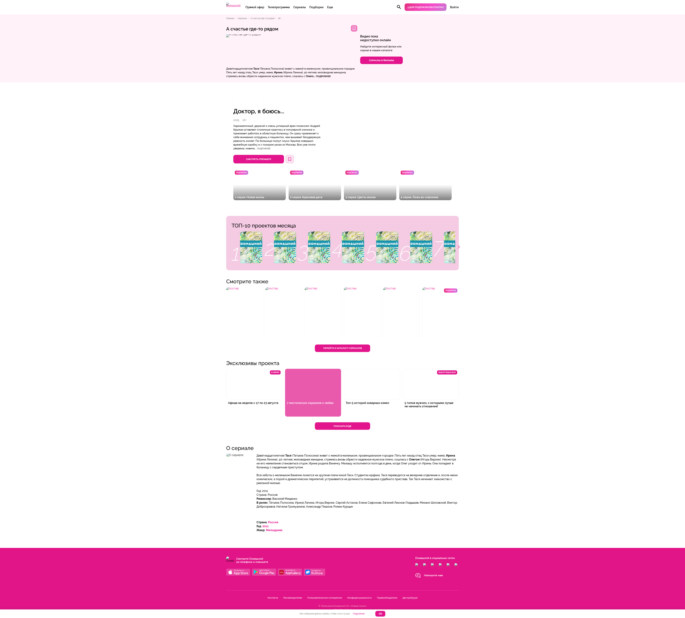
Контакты (273, 597)
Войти (454, 7)
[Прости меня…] (387, 247)
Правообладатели (387, 597)
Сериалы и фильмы (381, 60)
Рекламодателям (292, 597)
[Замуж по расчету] (251, 247)
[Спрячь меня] (285, 247)
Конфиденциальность (359, 597)
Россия (273, 522)
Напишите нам (433, 575)
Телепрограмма (279, 7)
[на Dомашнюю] (233, 5)
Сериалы (299, 7)
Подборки (316, 7)
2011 (265, 526)
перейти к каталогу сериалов (342, 348)
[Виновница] (421, 247)
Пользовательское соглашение (324, 597)
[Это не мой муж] (353, 247)
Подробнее (263, 148)
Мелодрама (274, 530)
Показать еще (342, 426)
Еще (330, 7)
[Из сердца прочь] (319, 247)
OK (380, 613)
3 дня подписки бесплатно (425, 7)
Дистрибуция (410, 597)
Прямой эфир (254, 7)
